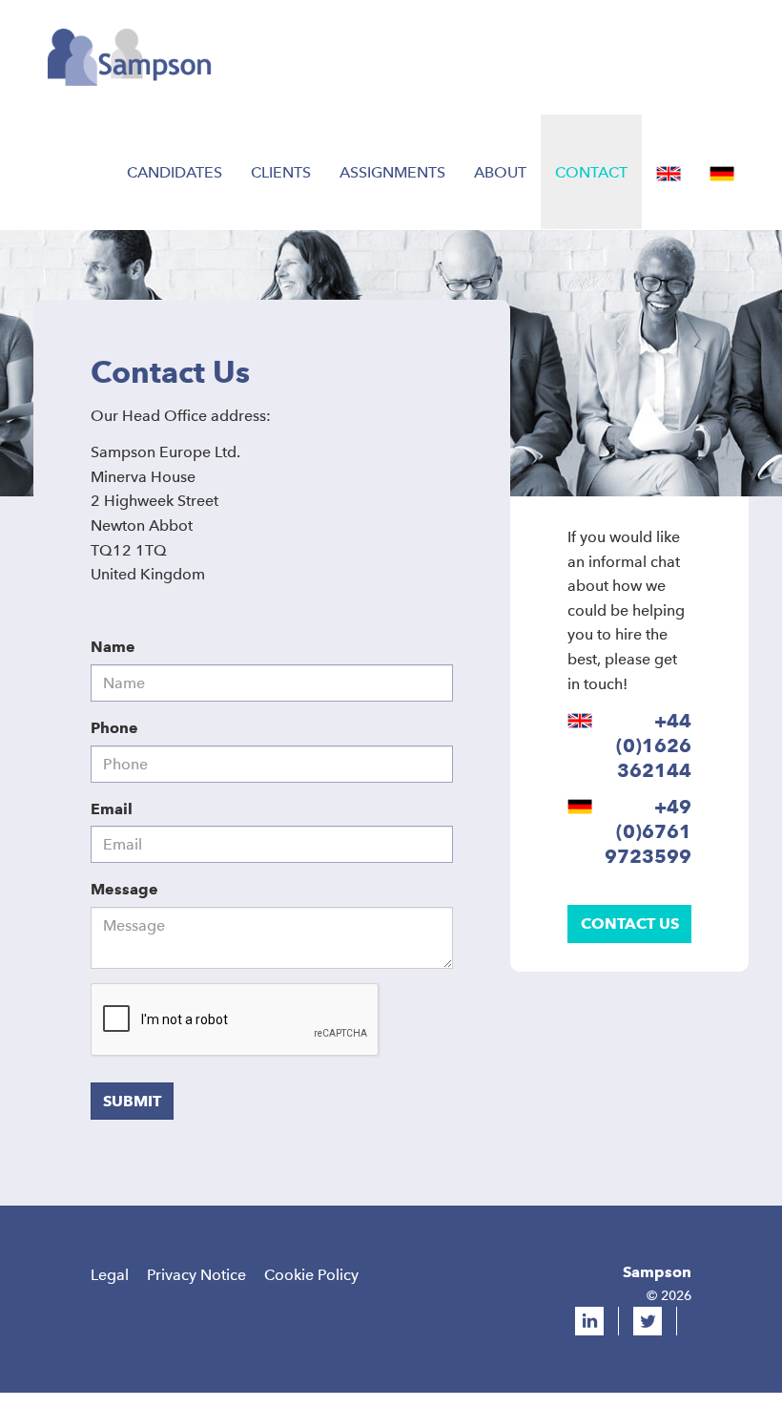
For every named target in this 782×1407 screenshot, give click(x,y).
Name (113, 647)
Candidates (174, 172)
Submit (132, 1101)
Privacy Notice (196, 1275)
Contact (591, 172)
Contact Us (630, 923)
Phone (114, 728)
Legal (110, 1275)
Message (124, 889)
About (500, 172)
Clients (281, 172)
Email (112, 809)
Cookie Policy (311, 1275)
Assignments (392, 172)
